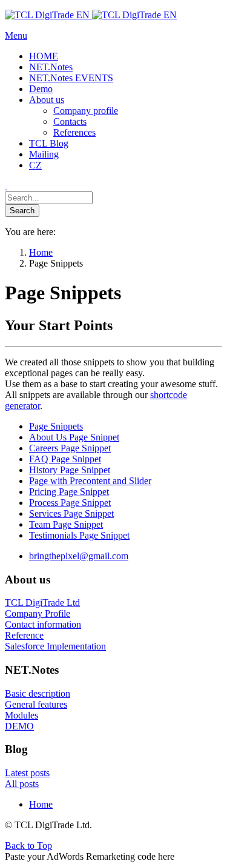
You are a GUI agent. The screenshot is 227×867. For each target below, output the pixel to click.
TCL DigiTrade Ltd (42, 602)
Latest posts (27, 773)
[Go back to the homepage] (91, 15)
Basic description (37, 693)
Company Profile (37, 613)
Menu (16, 35)
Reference (24, 635)
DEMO (19, 726)
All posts (22, 784)
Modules (21, 715)
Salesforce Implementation (55, 646)
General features (36, 704)
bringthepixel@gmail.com (78, 556)
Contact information (43, 624)
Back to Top (28, 845)
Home (41, 804)
